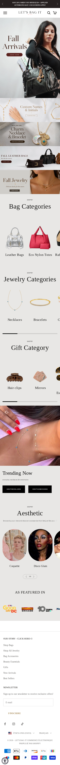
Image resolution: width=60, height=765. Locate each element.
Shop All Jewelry (11, 650)
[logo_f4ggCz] (15, 609)
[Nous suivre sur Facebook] (5, 724)
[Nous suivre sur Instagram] (13, 724)
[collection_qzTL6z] (14, 302)
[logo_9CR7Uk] (50, 609)
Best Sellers (8, 678)
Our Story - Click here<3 (17, 638)
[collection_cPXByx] (40, 233)
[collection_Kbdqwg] (14, 233)
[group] (30, 58)
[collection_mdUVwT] (14, 371)
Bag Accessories (10, 656)
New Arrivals (9, 673)
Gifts (5, 667)
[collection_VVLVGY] (40, 545)
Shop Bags (8, 645)
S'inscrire (14, 713)
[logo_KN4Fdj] (32, 609)
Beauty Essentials (11, 661)
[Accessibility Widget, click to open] (5, 760)
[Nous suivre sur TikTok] (22, 724)
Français (43, 733)
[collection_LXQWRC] (14, 545)
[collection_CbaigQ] (40, 302)
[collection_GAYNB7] (40, 371)
